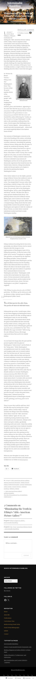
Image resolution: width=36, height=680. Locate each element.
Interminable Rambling (15, 4)
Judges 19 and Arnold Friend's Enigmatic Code (17, 647)
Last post (9, 32)
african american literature (12, 482)
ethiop (6, 484)
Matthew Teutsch (24, 33)
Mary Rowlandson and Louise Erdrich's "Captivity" (15, 661)
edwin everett (25, 482)
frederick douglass (13, 484)
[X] (8, 600)
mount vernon (16, 486)
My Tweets (7, 590)
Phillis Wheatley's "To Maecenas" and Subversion (15, 656)
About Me (7, 615)
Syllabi (6, 630)
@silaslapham (23, 459)
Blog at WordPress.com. (18, 670)
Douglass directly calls (18, 290)
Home (6, 611)
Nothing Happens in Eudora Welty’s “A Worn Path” (17, 651)
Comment (26, 555)
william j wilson (14, 488)
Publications (7, 618)
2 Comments (30, 29)
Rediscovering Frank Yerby (12, 624)
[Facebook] (5, 600)
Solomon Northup (9, 374)
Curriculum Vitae (9, 621)
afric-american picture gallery (20, 480)
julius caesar (8, 486)
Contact (6, 634)
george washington (26, 484)
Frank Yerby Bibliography (11, 627)
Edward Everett (8, 115)
